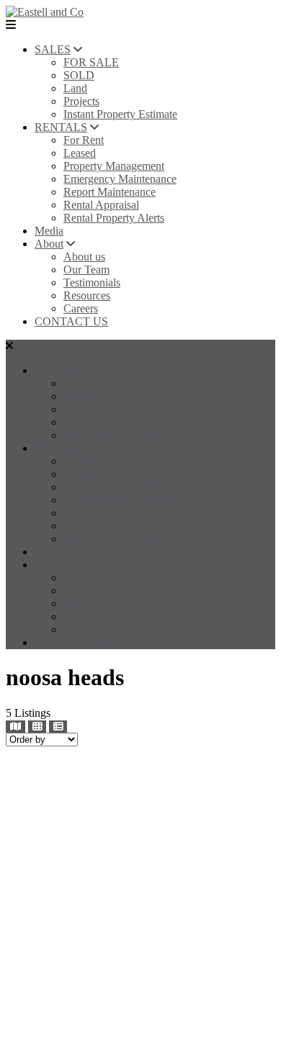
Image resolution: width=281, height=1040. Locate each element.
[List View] (58, 726)
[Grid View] (37, 726)
